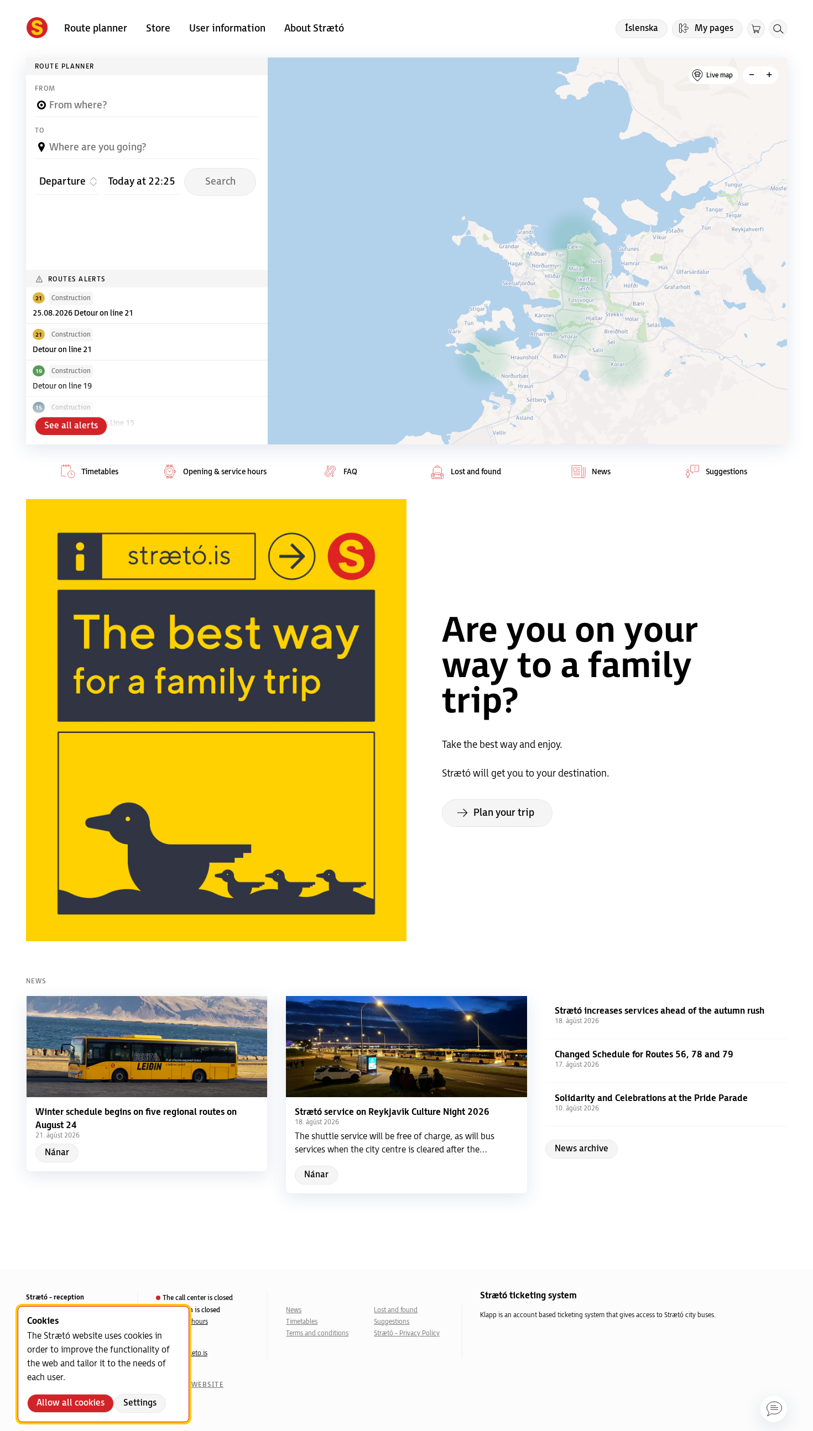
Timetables (301, 1322)
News (293, 1310)
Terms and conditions (317, 1333)
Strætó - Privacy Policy (407, 1333)
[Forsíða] (37, 29)
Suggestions (391, 1322)
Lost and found (396, 1310)
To (40, 131)
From (45, 89)
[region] (527, 250)
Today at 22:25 (141, 181)
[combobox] (147, 100)
